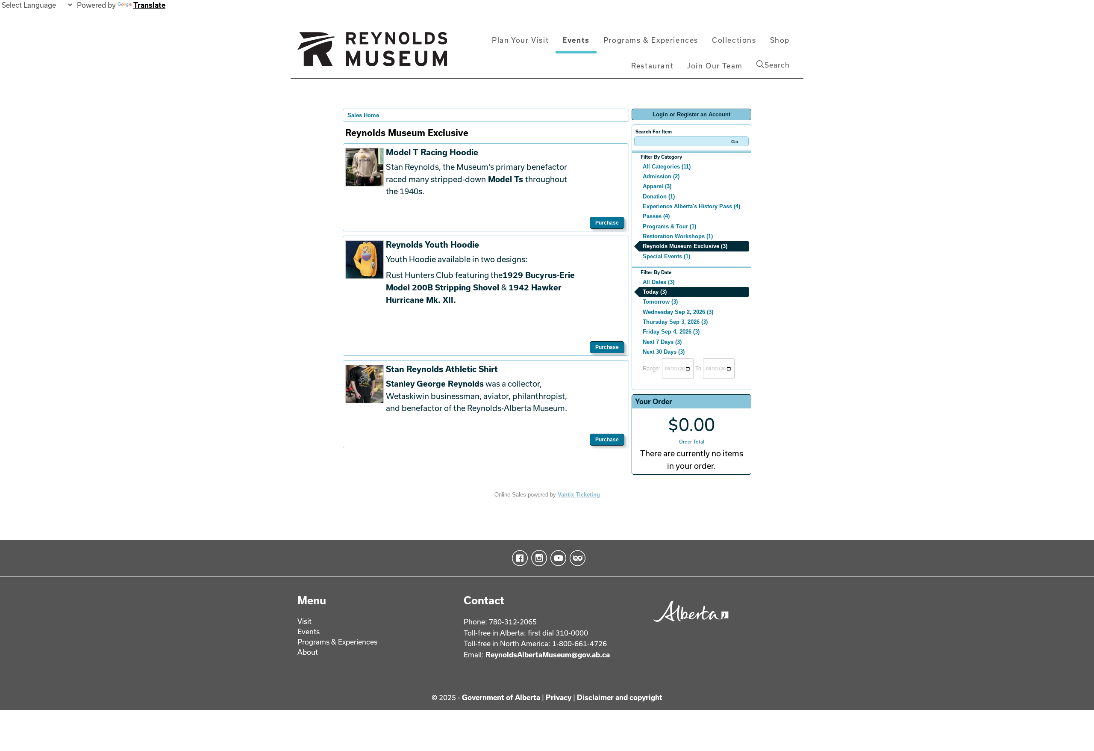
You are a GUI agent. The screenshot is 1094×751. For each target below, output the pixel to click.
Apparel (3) (657, 186)
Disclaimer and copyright (619, 697)
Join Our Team (715, 66)
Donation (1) (659, 196)
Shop (780, 40)
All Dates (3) (658, 282)
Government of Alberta (501, 697)
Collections (734, 40)
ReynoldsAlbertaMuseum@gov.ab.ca (547, 654)
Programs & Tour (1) (669, 226)
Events (576, 40)
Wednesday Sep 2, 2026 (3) (678, 312)
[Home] (372, 52)
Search (777, 65)
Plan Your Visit (520, 40)
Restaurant (652, 66)
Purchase (607, 223)
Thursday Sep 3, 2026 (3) (675, 322)
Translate (149, 5)
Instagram (537, 558)
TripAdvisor (575, 558)
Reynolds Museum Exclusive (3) (685, 246)
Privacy (558, 697)
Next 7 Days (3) (662, 342)
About (307, 652)
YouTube (556, 558)
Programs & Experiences (650, 40)
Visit (304, 621)
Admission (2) (661, 176)
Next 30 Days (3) (664, 352)
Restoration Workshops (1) (678, 236)
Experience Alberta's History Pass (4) (691, 206)
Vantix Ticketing (579, 494)
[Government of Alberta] (688, 625)
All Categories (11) (667, 166)
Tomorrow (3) (660, 302)
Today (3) (655, 292)
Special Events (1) (666, 256)
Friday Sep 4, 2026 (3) (671, 331)
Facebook (518, 558)
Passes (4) (656, 216)
